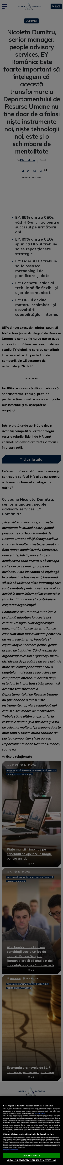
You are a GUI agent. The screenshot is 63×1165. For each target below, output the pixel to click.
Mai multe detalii (40, 1113)
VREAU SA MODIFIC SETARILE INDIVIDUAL (31, 1160)
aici (36, 1124)
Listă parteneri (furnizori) (10, 1149)
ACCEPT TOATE (31, 1155)
